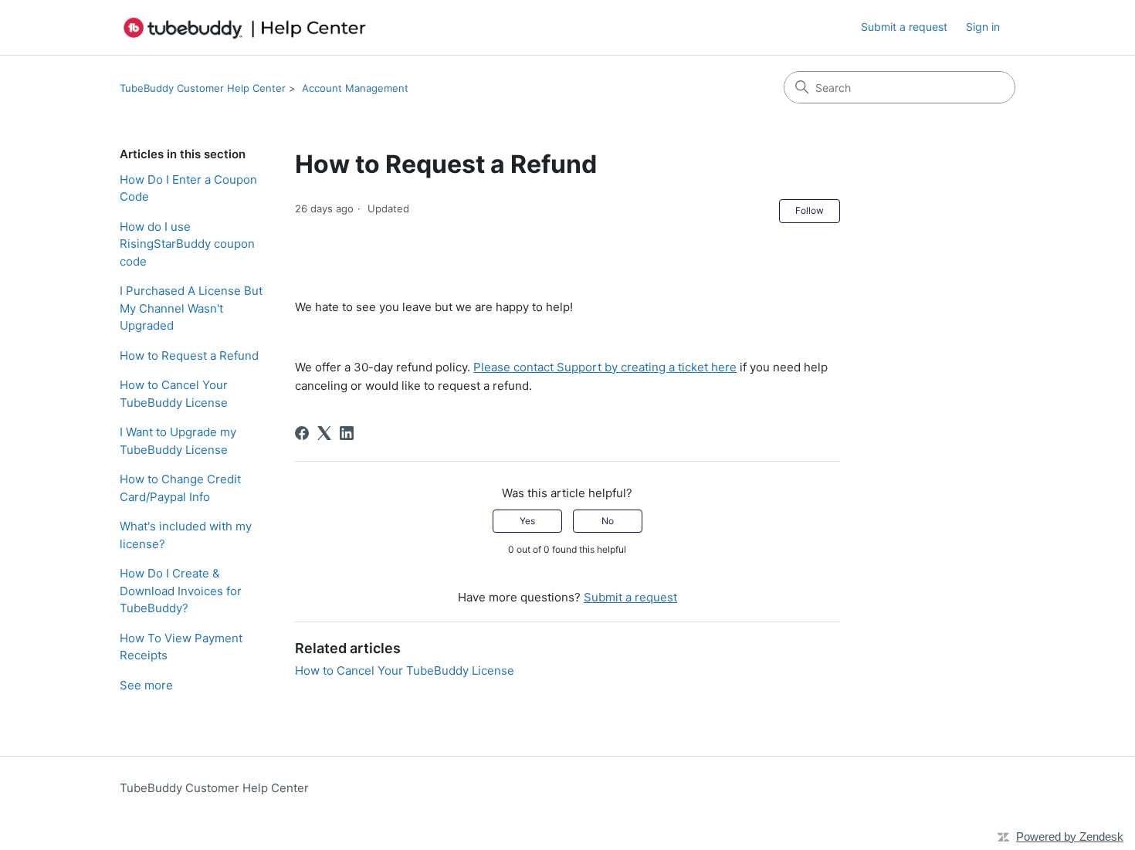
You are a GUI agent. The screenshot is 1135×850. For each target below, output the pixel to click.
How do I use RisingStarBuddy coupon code (187, 244)
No (607, 521)
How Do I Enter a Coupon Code (188, 188)
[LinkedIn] (347, 433)
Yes (527, 521)
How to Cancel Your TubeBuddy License (174, 394)
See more (146, 685)
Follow (809, 210)
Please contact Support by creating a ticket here (605, 367)
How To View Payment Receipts (181, 647)
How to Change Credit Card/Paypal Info (180, 488)
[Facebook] (302, 433)
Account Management (355, 88)
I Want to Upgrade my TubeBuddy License (178, 441)
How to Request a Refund (189, 355)
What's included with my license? (186, 535)
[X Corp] (324, 433)
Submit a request (904, 26)
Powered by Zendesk (1069, 836)
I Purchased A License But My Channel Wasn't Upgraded (191, 308)
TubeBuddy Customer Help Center (203, 88)
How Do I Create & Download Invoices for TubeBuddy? (181, 590)
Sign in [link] (983, 26)
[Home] (245, 27)
